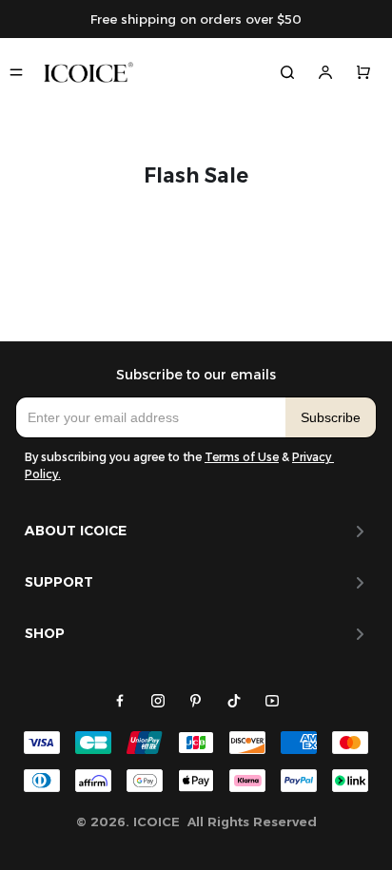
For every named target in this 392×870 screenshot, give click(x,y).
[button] (330, 417)
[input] (150, 417)
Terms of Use (242, 457)
